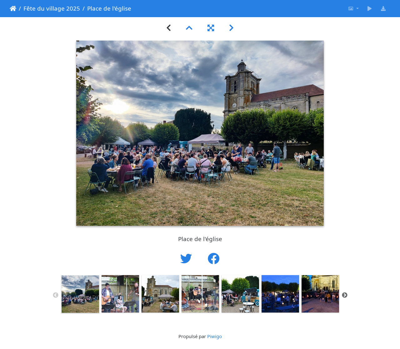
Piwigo (214, 336)
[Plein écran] (211, 27)
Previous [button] (55, 295)
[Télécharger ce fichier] (383, 8)
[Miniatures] (189, 27)
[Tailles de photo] (353, 8)
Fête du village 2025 (51, 8)
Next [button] (345, 295)
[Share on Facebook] (214, 258)
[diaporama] (369, 8)
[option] (80, 294)
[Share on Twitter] (188, 258)
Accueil (13, 8)
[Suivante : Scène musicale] (231, 27)
